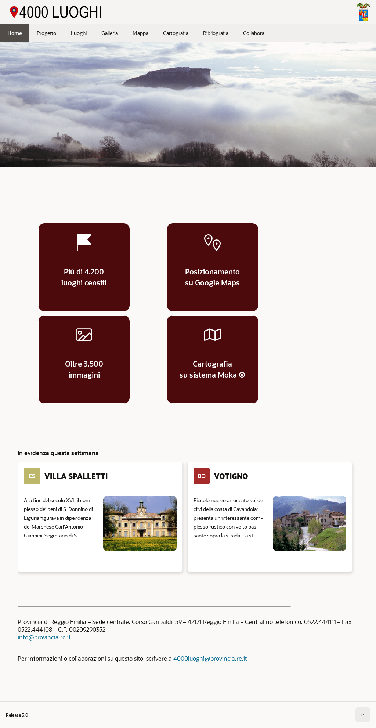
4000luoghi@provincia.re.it (210, 658)
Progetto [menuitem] (46, 32)
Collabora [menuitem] (253, 32)
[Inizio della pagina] (362, 714)
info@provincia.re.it (44, 637)
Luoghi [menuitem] (79, 32)
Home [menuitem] (14, 32)
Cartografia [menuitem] (175, 32)
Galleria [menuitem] (109, 32)
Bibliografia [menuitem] (215, 32)
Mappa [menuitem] (140, 32)
